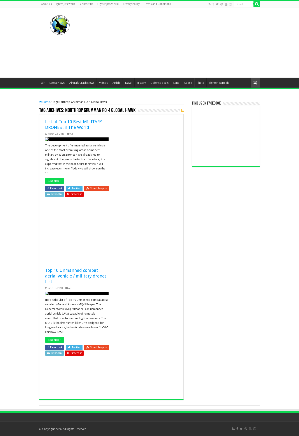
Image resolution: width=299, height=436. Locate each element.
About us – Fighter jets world (58, 3)
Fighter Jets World (108, 3)
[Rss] (209, 4)
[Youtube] (226, 4)
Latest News (57, 82)
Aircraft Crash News (81, 82)
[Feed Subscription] (182, 110)
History (141, 82)
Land (176, 82)
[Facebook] (213, 4)
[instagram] (230, 4)
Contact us (86, 3)
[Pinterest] (221, 4)
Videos (103, 82)
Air (43, 82)
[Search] (256, 4)
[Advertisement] (177, 42)
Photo (200, 82)
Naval (128, 82)
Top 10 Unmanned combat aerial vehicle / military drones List (76, 276)
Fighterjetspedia (219, 82)
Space (188, 82)
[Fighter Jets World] (59, 24)
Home (46, 101)
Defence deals (160, 82)
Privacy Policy (131, 3)
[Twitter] (217, 4)
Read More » (54, 180)
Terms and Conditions (157, 3)
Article (116, 82)
